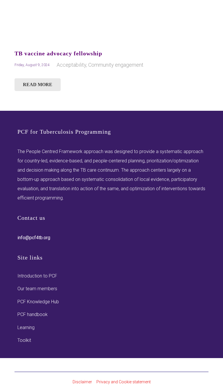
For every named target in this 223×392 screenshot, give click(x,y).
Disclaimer (82, 382)
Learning (26, 327)
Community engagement (115, 65)
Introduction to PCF (37, 276)
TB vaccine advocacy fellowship (58, 53)
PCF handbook (32, 314)
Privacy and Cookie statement (123, 382)
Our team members (37, 288)
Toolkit (24, 340)
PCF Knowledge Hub (38, 301)
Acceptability (71, 65)
